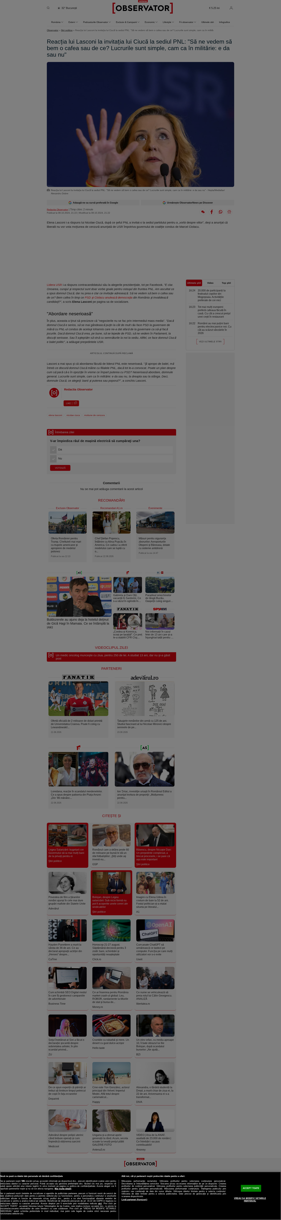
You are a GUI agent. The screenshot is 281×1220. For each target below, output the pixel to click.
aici (100, 1203)
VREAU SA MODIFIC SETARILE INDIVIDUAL (250, 1199)
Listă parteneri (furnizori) (134, 1199)
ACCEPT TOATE (251, 1188)
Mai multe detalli (63, 1188)
